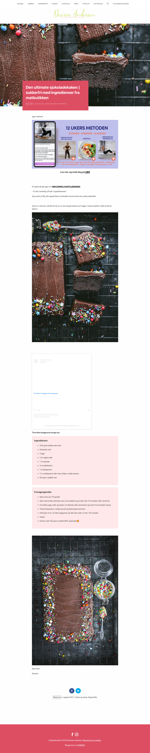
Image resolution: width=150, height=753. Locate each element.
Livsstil (55, 4)
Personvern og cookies (92, 740)
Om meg (20, 4)
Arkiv (76, 4)
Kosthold (66, 4)
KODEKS (81, 745)
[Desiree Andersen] (75, 13)
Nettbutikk (98, 4)
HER (87, 172)
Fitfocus (86, 4)
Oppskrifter (43, 4)
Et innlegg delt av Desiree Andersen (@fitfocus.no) (61, 426)
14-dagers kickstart (121, 4)
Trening (31, 4)
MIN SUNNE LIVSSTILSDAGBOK (66, 186)
